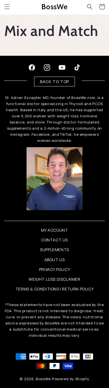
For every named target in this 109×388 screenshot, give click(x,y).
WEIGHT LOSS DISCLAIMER (54, 279)
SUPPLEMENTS (54, 249)
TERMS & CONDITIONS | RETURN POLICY (54, 289)
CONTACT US (54, 240)
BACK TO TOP (54, 81)
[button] (7, 7)
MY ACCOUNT (54, 230)
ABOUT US (54, 259)
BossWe (43, 378)
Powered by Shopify (70, 378)
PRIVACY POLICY (54, 269)
